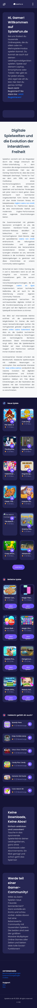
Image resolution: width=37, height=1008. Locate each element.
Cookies (5, 978)
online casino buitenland (19, 329)
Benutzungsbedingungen (12, 973)
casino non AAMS (27, 239)
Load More (18, 567)
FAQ (4, 987)
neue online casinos (13, 368)
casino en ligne (25, 285)
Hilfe (4, 985)
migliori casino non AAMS (24, 203)
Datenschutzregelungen (11, 975)
